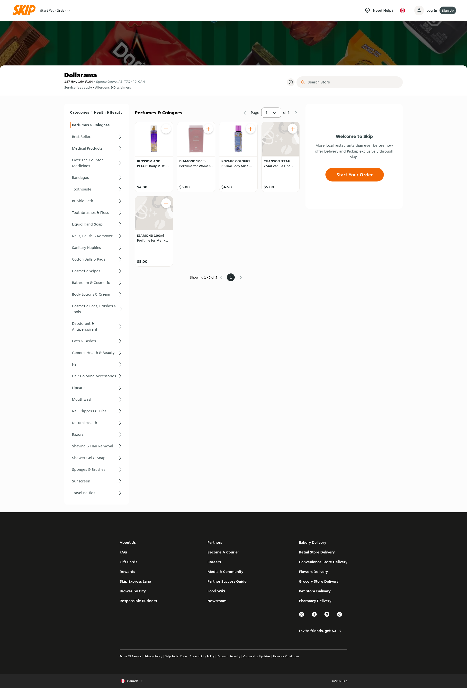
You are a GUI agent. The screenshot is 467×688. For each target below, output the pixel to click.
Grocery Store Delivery (319, 581)
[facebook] (314, 616)
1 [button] (266, 112)
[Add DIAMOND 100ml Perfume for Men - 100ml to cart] (166, 203)
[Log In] (419, 10)
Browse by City (133, 591)
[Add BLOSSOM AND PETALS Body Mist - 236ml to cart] (166, 129)
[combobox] (353, 82)
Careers (214, 561)
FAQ (123, 552)
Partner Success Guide (227, 581)
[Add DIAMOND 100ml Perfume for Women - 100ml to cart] (208, 129)
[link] (96, 125)
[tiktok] (340, 616)
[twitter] (302, 616)
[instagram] (327, 616)
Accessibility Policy (202, 656)
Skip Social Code (176, 656)
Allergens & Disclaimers (113, 87)
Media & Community (225, 571)
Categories (79, 112)
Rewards (127, 571)
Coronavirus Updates (256, 656)
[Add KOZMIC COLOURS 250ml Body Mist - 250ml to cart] (250, 129)
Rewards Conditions (286, 656)
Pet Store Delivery (315, 591)
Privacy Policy (153, 656)
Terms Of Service (131, 656)
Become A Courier (223, 552)
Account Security (228, 656)
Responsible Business (138, 600)
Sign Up (448, 10)
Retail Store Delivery (317, 552)
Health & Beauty (108, 112)
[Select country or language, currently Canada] (402, 10)
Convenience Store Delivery (323, 561)
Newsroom (216, 600)
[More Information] (291, 82)
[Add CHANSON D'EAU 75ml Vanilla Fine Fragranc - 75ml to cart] (292, 129)
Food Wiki (216, 591)
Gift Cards (128, 561)
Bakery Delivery (312, 542)
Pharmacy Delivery (315, 600)
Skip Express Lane (135, 581)
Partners (214, 542)
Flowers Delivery (313, 571)
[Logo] (25, 10)
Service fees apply (78, 87)
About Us (128, 542)
